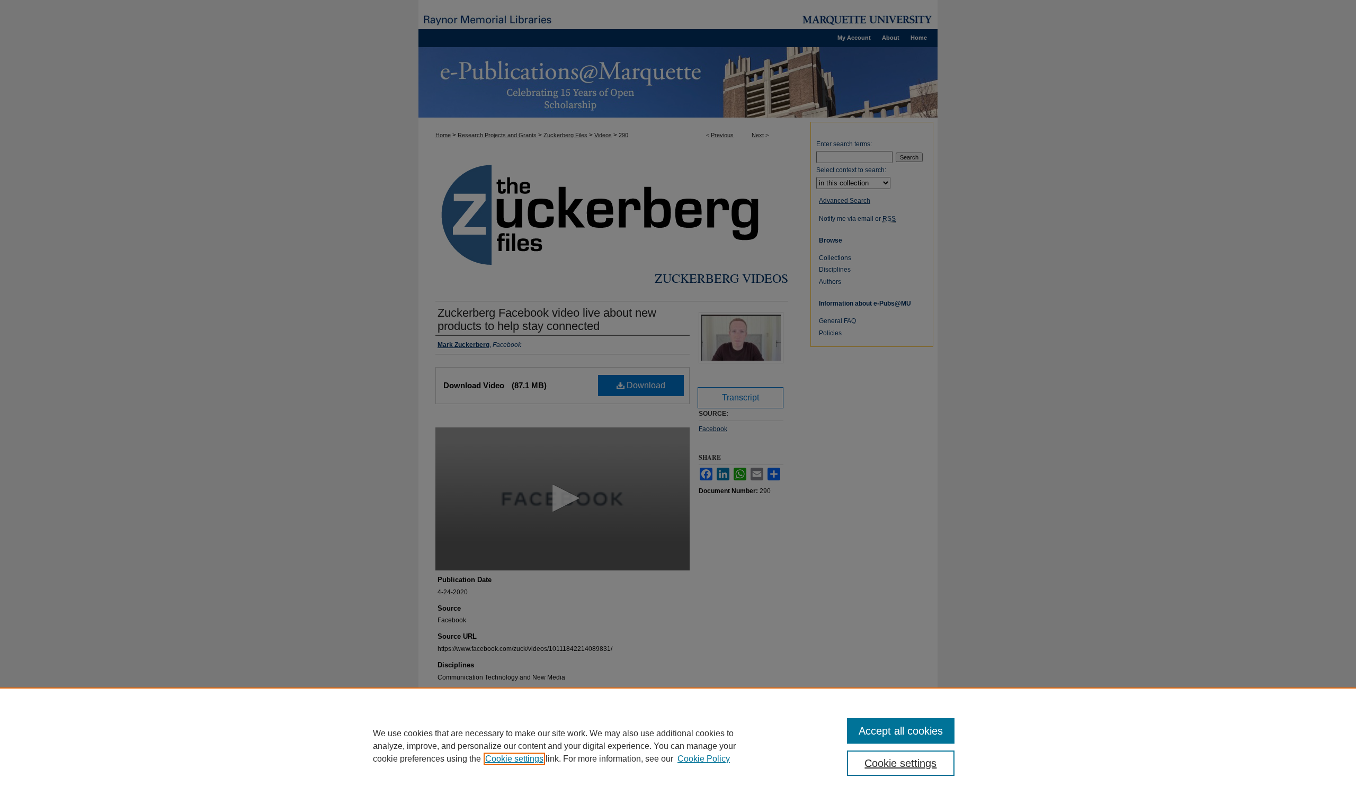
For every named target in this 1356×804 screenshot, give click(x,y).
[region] (678, 745)
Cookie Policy (703, 758)
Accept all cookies (901, 731)
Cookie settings (514, 758)
